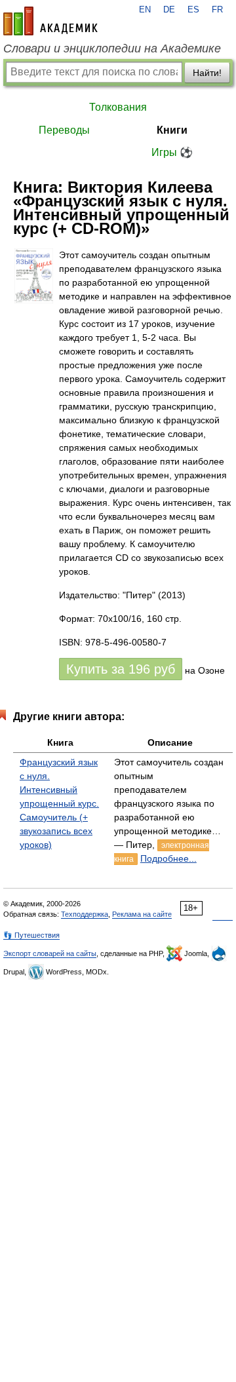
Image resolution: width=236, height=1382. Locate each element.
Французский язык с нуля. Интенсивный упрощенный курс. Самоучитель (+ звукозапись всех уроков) (59, 803)
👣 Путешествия (31, 935)
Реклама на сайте (142, 914)
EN (145, 9)
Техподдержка (84, 914)
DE (169, 9)
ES (193, 9)
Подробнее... (168, 858)
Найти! (207, 72)
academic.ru (50, 21)
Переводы (64, 130)
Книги (172, 130)
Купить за (120, 669)
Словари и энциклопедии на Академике (112, 48)
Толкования (118, 107)
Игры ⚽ (172, 152)
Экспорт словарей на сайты (49, 953)
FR (217, 9)
